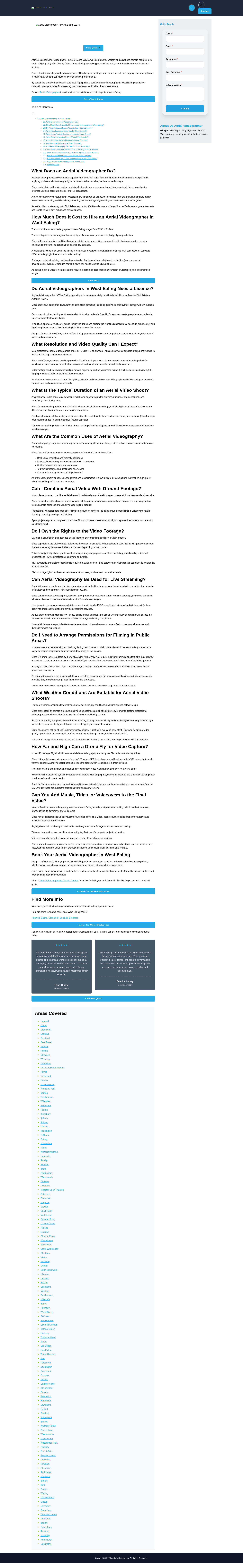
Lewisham (45, 1405)
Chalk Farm (46, 1211)
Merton (43, 1257)
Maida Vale (46, 1143)
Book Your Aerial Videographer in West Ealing (65, 162)
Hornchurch (46, 1540)
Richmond (45, 1076)
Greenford (53, 918)
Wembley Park (47, 1089)
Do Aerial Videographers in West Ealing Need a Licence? (69, 128)
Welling (44, 1493)
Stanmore (45, 1198)
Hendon (44, 1164)
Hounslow (45, 1063)
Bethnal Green (47, 1329)
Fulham (44, 1122)
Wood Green (46, 1312)
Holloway (45, 1261)
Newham (45, 1464)
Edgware (45, 1202)
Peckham (45, 1316)
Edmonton (45, 1400)
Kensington (46, 1131)
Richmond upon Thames (52, 1067)
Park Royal (46, 1042)
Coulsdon (45, 1459)
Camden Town (47, 1219)
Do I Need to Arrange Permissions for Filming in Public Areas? (72, 149)
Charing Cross (47, 1236)
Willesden (45, 1101)
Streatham (45, 1287)
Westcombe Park (49, 1443)
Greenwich (45, 1396)
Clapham (45, 1253)
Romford (44, 1531)
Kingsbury (45, 1114)
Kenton (44, 1110)
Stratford (44, 1413)
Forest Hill (45, 1363)
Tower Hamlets (47, 1354)
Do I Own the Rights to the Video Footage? (63, 143)
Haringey (45, 1308)
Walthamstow (47, 1434)
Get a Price (93, 280)
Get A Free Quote (93, 998)
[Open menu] (192, 7)
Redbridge (45, 1472)
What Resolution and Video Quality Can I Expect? (66, 131)
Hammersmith (47, 1084)
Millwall (44, 1379)
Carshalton (45, 1350)
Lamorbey (45, 1506)
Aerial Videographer (50, 92)
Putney (44, 1139)
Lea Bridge (45, 1346)
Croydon (44, 1392)
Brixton (44, 1282)
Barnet (43, 1303)
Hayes (43, 1072)
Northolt (44, 1046)
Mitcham (44, 1291)
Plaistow (44, 1447)
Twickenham (46, 1097)
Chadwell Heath (48, 1514)
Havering (45, 1535)
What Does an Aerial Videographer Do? (62, 122)
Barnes (44, 1093)
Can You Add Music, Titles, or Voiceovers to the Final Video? (72, 159)
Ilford (42, 1485)
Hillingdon (45, 1105)
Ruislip (44, 1160)
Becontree (45, 1510)
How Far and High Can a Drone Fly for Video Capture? (69, 156)
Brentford (73, 918)
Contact (205, 11)
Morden (44, 1266)
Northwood (45, 1215)
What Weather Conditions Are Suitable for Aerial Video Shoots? (72, 152)
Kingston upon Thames (52, 1190)
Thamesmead (47, 1497)
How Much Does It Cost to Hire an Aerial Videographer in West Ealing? (75, 125)
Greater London (48, 1455)
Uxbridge (45, 1185)
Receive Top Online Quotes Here (93, 925)
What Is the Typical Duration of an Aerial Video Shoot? (68, 134)
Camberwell (46, 1295)
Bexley (43, 1523)
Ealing (44, 918)
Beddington (46, 1367)
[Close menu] (201, 5)
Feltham (44, 1135)
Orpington (45, 1518)
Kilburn (44, 1118)
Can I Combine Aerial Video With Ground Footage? (66, 140)
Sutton (43, 1341)
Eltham (44, 1481)
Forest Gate (46, 1451)
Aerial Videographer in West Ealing (54, 119)
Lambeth (44, 1278)
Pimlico (44, 1228)
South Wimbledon (49, 1249)
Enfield (44, 1422)
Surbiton (44, 1232)
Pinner (43, 1148)
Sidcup (44, 1502)
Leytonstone (46, 1438)
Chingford (45, 1468)
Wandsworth (46, 1177)
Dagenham (46, 1527)
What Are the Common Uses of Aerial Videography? (67, 137)
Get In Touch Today (93, 99)
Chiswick (45, 1055)
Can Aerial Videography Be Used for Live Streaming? (67, 146)
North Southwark (48, 1270)
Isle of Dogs (46, 1388)
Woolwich (45, 1476)
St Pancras (45, 1244)
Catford (44, 1409)
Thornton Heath (48, 1337)
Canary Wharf (47, 1384)
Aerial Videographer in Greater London (59, 880)
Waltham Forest (48, 1426)
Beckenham (46, 1430)
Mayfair (44, 1207)
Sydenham (45, 1371)
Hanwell (36, 918)
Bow (42, 1358)
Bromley (44, 1375)
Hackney (44, 1333)
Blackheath (46, 1417)
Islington (44, 1274)
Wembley (45, 1059)
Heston (44, 1051)
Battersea (45, 1194)
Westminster (46, 1240)
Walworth (45, 1299)
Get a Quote (92, 48)
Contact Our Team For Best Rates (93, 891)
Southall (64, 918)
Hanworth (45, 1156)
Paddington (46, 1173)
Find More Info (53, 165)
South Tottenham (48, 1325)
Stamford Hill (46, 1320)
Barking (44, 1489)
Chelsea (44, 1181)
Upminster (45, 1544)
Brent (43, 1169)
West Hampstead (49, 1152)
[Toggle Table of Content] (34, 114)
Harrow (44, 1080)
